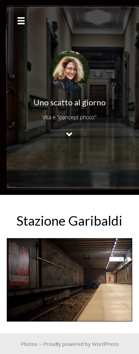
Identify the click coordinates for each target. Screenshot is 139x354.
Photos (29, 343)
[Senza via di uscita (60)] (69, 280)
